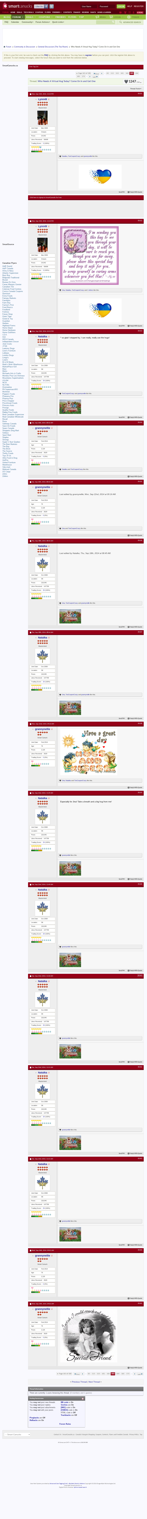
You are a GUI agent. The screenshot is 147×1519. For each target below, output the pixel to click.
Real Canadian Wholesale (13, 417)
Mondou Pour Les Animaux (13, 376)
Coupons (39, 12)
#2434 (140, 422)
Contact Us (57, 1434)
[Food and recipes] (129, 12)
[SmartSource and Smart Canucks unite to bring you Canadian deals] (13, 251)
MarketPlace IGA (9, 367)
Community (27, 22)
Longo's (5, 357)
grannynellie (88, 156)
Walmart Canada (9, 469)
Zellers (5, 476)
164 (136, 73)
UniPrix (5, 460)
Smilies (64, 1405)
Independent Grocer (10, 341)
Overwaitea (7, 387)
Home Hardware (9, 330)
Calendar (15, 22)
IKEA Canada (8, 339)
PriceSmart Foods (9, 403)
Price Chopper (8, 401)
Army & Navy (8, 271)
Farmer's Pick (8, 305)
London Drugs (8, 355)
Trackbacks (66, 1415)
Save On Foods (8, 426)
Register (138, 6)
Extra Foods (7, 296)
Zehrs (4, 474)
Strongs (5, 440)
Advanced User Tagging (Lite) (59, 1483)
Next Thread (94, 1382)
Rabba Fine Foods (10, 412)
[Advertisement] (82, 208)
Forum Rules (65, 1424)
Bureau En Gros (9, 282)
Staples (5, 437)
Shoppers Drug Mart (10, 430)
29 (44, 380)
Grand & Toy (7, 319)
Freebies (57, 12)
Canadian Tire (8, 287)
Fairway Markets (9, 298)
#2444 (140, 1250)
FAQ (6, 22)
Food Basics (7, 307)
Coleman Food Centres (11, 289)
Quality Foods (8, 410)
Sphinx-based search (80, 1487)
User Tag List (33, 67)
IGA (4, 337)
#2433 (140, 331)
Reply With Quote (136, 192)
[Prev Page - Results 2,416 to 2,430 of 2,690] (102, 73)
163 (131, 73)
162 (127, 73)
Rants (93, 12)
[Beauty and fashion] (125, 12)
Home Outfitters (9, 332)
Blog (7, 17)
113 (112, 73)
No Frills (5, 385)
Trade (137, 17)
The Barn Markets (9, 444)
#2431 (140, 94)
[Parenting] (133, 12)
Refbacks (34, 1420)
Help (129, 6)
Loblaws (5, 353)
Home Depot (7, 328)
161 (122, 73)
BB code (64, 1402)
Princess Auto (8, 405)
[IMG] (63, 1407)
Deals (19, 12)
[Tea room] (120, 12)
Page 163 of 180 (84, 73)
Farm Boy (6, 303)
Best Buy (6, 275)
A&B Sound (7, 266)
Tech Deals (29, 12)
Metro (4, 371)
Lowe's (5, 360)
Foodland (6, 310)
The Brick (6, 449)
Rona (4, 421)
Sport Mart (6, 435)
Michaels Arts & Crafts (11, 373)
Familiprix (6, 300)
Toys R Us (6, 456)
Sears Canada (8, 428)
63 (108, 73)
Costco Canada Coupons (12, 291)
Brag (103, 17)
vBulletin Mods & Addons (77, 1483)
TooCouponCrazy (74, 156)
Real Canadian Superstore (13, 414)
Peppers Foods (8, 394)
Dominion (6, 294)
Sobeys (5, 433)
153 (117, 73)
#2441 (140, 975)
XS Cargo (6, 472)
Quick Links (57, 22)
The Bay (5, 446)
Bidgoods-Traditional (10, 278)
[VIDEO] (64, 1410)
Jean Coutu (7, 344)
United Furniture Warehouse (9, 463)
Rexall (5, 419)
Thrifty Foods (7, 453)
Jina (63, 290)
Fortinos (5, 312)
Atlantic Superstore (10, 273)
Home (13, 12)
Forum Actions (42, 22)
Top (81, 17)
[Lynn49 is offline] (42, 118)
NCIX (4, 382)
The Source (7, 451)
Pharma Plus (7, 398)
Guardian (6, 321)
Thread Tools (135, 89)
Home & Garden (104, 12)
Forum (18, 17)
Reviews (85, 12)
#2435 (140, 481)
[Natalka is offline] (42, 355)
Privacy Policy (134, 1434)
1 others (90, 290)
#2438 (140, 723)
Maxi (4, 369)
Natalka (64, 156)
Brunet (5, 280)
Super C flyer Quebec (11, 442)
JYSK (4, 346)
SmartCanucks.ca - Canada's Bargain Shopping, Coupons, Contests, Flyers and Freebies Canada (95, 1434)
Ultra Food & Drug (9, 458)
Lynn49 (42, 99)
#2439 (140, 792)
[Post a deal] (140, 12)
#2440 (140, 884)
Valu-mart (6, 467)
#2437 (140, 632)
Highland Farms (8, 326)
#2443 (140, 1158)
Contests (67, 12)
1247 (134, 82)
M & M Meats (8, 362)
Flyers (48, 12)
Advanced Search (132, 22)
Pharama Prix (8, 396)
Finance (76, 12)
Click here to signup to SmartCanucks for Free (46, 197)
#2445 (140, 1303)
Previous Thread (79, 1382)
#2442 (140, 1067)
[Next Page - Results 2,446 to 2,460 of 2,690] (90, 76)
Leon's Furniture (9, 351)
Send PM (122, 192)
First (97, 74)
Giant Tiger (7, 316)
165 (78, 76)
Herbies (5, 323)
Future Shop (7, 314)
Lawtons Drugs (8, 348)
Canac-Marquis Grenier (11, 284)
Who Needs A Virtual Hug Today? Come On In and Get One (66, 81)
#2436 (140, 540)
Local (119, 17)
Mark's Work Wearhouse (12, 364)
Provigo (5, 408)
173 (83, 76)
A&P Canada (7, 268)
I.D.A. (4, 335)
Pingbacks (34, 1418)
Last (94, 77)
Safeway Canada (9, 424)
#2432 (140, 221)
